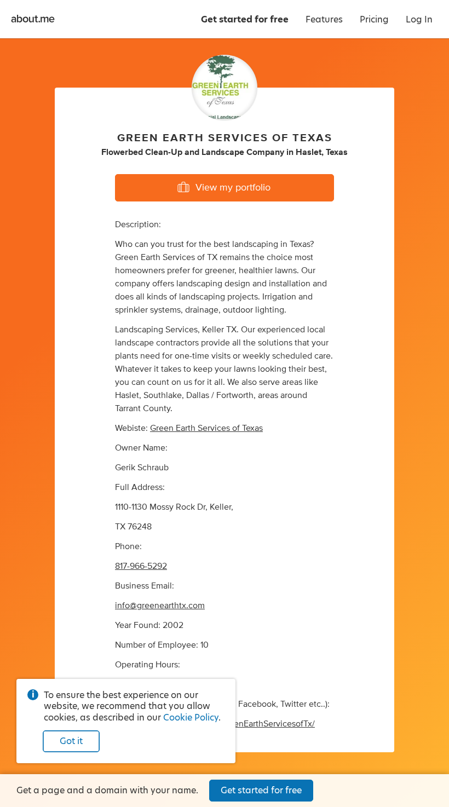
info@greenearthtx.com (160, 605)
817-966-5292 (141, 566)
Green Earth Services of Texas (206, 428)
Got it (71, 741)
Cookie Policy (190, 717)
